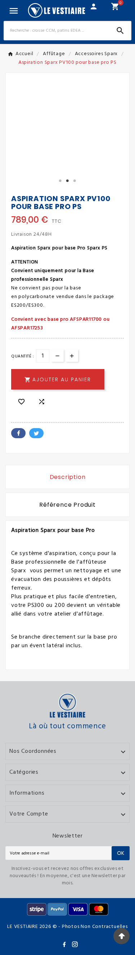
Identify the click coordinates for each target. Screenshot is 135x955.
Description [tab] (68, 477)
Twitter (36, 433)
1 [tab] (60, 181)
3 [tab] (74, 181)
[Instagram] (76, 945)
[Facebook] (65, 945)
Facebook (18, 433)
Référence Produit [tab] (67, 505)
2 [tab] (67, 181)
